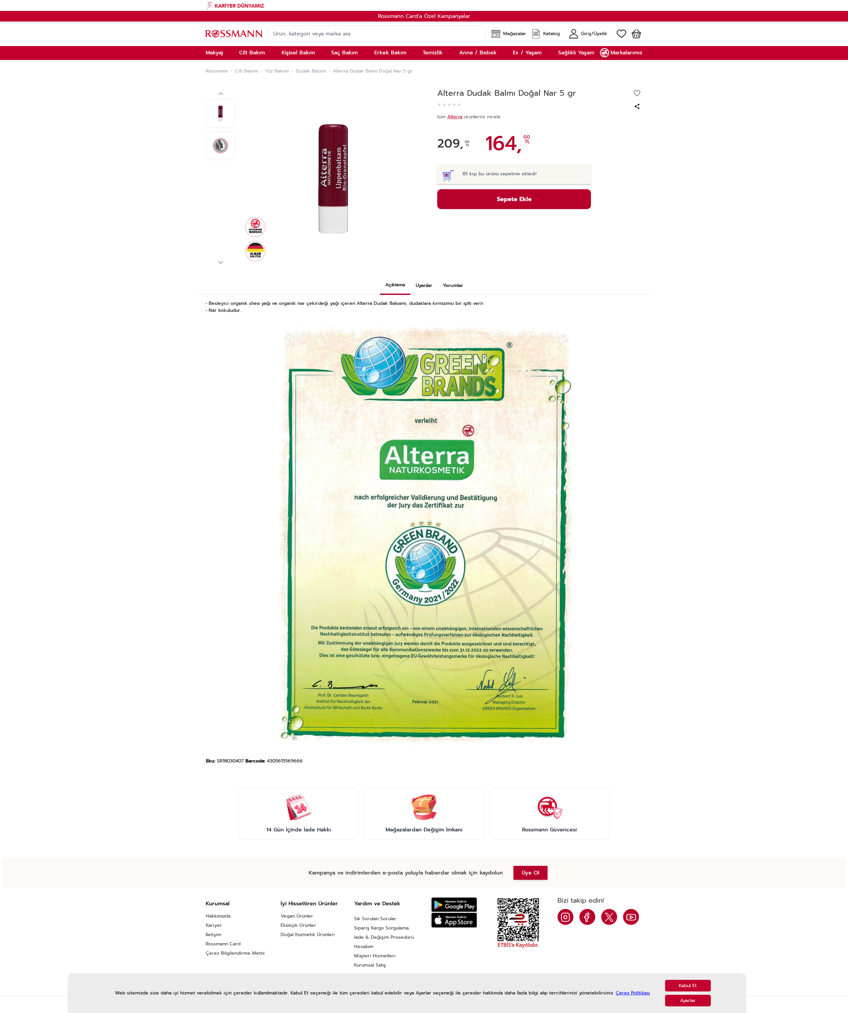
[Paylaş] (637, 106)
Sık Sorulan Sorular (375, 918)
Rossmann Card (223, 943)
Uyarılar (424, 285)
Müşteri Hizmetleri (375, 955)
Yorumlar (453, 285)
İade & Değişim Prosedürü (384, 937)
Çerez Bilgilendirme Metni (235, 953)
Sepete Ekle (514, 199)
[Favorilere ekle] (637, 93)
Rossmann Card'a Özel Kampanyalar (424, 16)
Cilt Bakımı (246, 71)
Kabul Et (688, 985)
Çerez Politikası (633, 993)
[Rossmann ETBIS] (518, 923)
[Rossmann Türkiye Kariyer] (424, 5)
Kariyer (214, 925)
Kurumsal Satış (370, 965)
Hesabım (363, 946)
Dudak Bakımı (311, 71)
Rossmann (217, 71)
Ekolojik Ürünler (298, 925)
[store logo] (234, 33)
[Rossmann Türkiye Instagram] (565, 917)
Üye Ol (530, 873)
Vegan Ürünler (297, 916)
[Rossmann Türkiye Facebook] (587, 917)
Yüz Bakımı (277, 71)
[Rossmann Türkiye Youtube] (631, 917)
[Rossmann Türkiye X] (609, 917)
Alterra (454, 116)
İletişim (213, 934)
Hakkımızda (218, 916)
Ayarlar (688, 1000)
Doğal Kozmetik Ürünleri (308, 934)
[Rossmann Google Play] (454, 905)
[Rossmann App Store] (454, 920)
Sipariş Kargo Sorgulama (381, 928)
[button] (633, 33)
